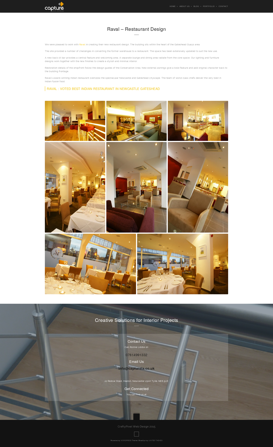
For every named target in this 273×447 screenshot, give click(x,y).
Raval (82, 44)
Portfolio (209, 6)
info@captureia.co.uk (136, 368)
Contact (223, 6)
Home (173, 6)
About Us (184, 6)
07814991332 (136, 354)
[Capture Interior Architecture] (54, 6)
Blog (196, 6)
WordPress (126, 440)
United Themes (156, 440)
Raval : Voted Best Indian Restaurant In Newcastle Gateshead (103, 88)
